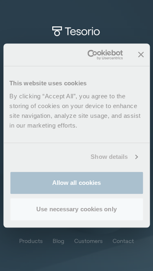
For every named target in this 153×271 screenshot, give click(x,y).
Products (31, 240)
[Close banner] (141, 55)
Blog (58, 240)
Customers (88, 240)
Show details (109, 156)
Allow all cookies (76, 182)
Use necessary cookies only (76, 209)
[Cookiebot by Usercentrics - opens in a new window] (91, 55)
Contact (123, 240)
